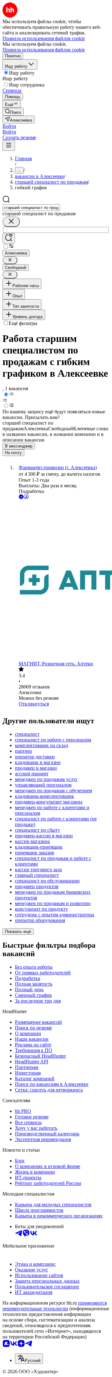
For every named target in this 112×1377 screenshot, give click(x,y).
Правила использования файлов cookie (43, 49)
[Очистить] (11, 222)
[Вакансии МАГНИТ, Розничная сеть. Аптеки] (62, 580)
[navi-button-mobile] (8, 145)
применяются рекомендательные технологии (54, 1305)
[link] (13, 112)
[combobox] (31, 207)
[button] (9, 126)
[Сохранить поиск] (8, 238)
